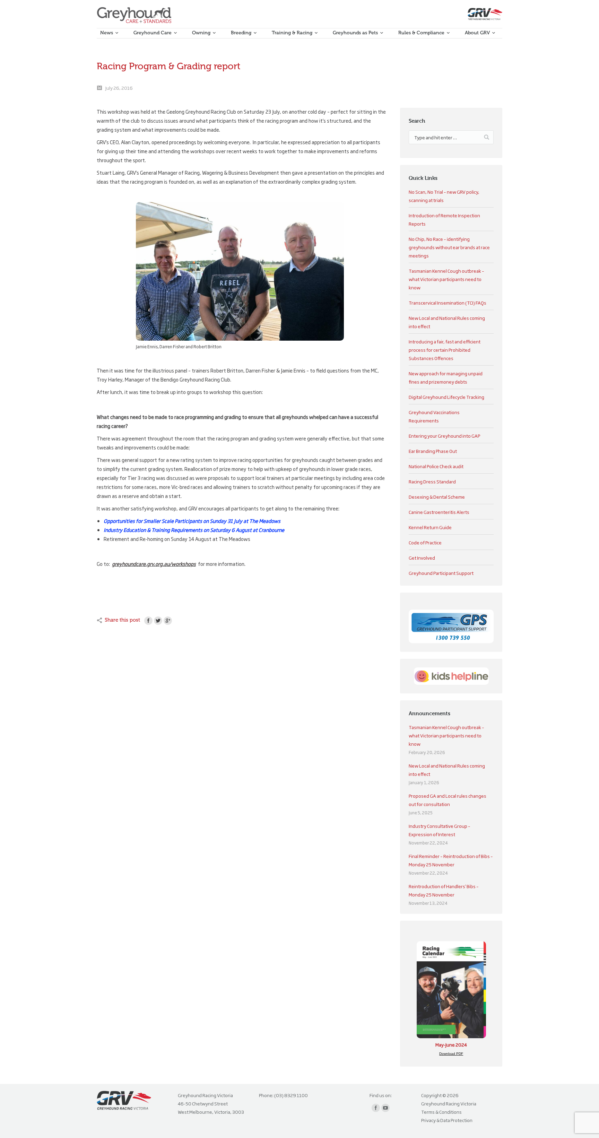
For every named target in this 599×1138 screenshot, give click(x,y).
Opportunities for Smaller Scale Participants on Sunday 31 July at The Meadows (192, 520)
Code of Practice (425, 542)
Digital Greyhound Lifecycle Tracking (446, 396)
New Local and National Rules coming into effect (447, 769)
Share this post (122, 620)
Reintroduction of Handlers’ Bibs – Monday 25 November (444, 890)
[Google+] (168, 620)
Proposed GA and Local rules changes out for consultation (447, 799)
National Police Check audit (436, 466)
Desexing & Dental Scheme (437, 496)
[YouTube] (385, 1108)
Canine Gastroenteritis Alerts (439, 511)
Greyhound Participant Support (441, 572)
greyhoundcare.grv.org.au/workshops (154, 563)
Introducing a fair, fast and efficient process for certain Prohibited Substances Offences (444, 349)
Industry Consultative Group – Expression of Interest (439, 830)
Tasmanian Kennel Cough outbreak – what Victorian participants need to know (446, 279)
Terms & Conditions (441, 1111)
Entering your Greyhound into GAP (444, 435)
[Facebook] (148, 620)
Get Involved (422, 557)
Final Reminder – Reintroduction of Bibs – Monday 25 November (451, 860)
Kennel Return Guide (430, 527)
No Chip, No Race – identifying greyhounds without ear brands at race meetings (449, 247)
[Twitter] (158, 620)
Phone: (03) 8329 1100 (283, 1095)
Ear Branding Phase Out (433, 450)
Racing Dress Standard (432, 481)
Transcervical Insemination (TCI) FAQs (447, 302)
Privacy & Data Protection (446, 1120)
